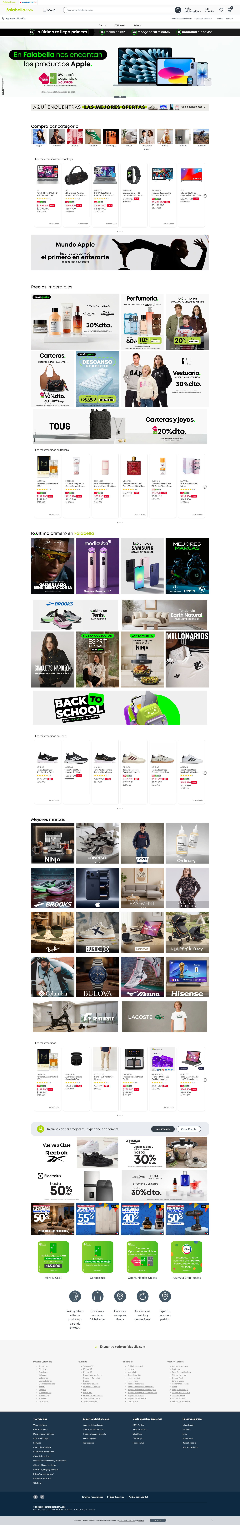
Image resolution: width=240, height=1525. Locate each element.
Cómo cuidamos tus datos (44, 1465)
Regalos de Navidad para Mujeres (142, 1389)
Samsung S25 (88, 1366)
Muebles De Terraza (91, 1386)
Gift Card (37, 1483)
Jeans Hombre (134, 1378)
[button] (122, 10)
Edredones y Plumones (93, 1395)
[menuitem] (202, 18)
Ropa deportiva (134, 1375)
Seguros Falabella (190, 1447)
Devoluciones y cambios (43, 1434)
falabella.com (188, 1425)
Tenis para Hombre (91, 1398)
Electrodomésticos (47, 1384)
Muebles (42, 1398)
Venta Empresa (89, 1438)
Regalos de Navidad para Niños (141, 1386)
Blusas (86, 1381)
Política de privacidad (138, 1497)
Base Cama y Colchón (181, 1372)
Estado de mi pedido (42, 1447)
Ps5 (84, 1389)
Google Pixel (177, 1378)
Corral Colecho (178, 1395)
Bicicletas (43, 1369)
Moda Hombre (45, 1392)
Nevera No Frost (179, 1375)
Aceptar (157, 1520)
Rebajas (137, 25)
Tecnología (43, 1401)
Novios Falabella (140, 1429)
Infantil (42, 1386)
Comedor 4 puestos (91, 1378)
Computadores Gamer (92, 1375)
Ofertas (102, 25)
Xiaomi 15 (87, 1372)
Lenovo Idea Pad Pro (181, 1392)
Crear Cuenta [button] (188, 1129)
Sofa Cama (87, 1392)
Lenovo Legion (178, 1381)
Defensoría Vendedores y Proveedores (49, 1460)
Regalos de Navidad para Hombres (142, 1392)
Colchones (43, 1378)
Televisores (43, 1372)
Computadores (45, 1381)
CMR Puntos (138, 1425)
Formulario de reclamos (43, 1451)
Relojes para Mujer (180, 1389)
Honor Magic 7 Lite (180, 1384)
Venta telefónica (40, 1425)
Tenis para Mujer (90, 1401)
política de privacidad (127, 1520)
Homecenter (187, 1438)
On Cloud (176, 1369)
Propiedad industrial (42, 1478)
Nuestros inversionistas (93, 1429)
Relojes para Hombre (181, 1401)
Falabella (186, 1429)
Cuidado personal (135, 1366)
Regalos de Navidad (136, 1384)
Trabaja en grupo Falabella (94, 1434)
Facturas (37, 1443)
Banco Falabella (189, 1443)
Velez (174, 1386)
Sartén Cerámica (179, 1398)
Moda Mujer (44, 1395)
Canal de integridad (41, 1456)
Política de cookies (115, 1497)
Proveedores (88, 1443)
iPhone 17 (87, 1369)
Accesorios (43, 1366)
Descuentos (133, 1401)
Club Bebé (137, 1434)
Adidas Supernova (180, 1366)
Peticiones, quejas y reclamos (45, 1469)
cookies (141, 1520)
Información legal (40, 1438)
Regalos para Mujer (136, 1395)
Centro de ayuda (40, 1429)
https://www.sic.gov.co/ (43, 1474)
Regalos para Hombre (137, 1398)
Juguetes (42, 1389)
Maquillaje (132, 1372)
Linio (184, 1434)
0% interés (120, 25)
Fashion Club (138, 1443)
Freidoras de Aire (90, 1384)
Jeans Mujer (133, 1381)
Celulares (43, 1375)
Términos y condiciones (92, 1497)
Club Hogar (138, 1438)
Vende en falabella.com (93, 1425)
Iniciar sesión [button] (163, 1128)
